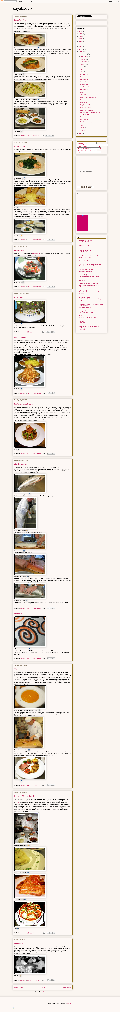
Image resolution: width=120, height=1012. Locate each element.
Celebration (19, 297)
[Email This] (46, 136)
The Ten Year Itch (84, 241)
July (82, 66)
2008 (80, 44)
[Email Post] (42, 135)
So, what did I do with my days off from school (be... (90, 113)
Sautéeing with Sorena (23, 403)
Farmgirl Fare (83, 290)
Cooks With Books (85, 261)
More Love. (82, 322)
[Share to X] (49, 136)
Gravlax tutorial (20, 464)
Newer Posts (18, 987)
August (83, 64)
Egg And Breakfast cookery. (88, 105)
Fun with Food (20, 337)
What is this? (83, 230)
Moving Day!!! (83, 252)
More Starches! (84, 119)
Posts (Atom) (46, 992)
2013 (80, 31)
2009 (80, 41)
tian (19, 802)
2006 (80, 49)
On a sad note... (83, 247)
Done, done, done (85, 107)
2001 (80, 133)
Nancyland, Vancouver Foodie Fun (90, 311)
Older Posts (67, 987)
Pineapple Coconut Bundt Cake (87, 266)
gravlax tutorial (36, 253)
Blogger (69, 1003)
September (84, 61)
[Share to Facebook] (51, 136)
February (84, 130)
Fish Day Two (20, 19)
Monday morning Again (87, 122)
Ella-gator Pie (83, 280)
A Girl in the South (85, 250)
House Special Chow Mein (86, 312)
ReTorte (81, 316)
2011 (80, 36)
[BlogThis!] (48, 136)
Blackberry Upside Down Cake (87, 317)
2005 (80, 51)
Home (43, 987)
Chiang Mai (82, 329)
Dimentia (18, 613)
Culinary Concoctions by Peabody (90, 264)
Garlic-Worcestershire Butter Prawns (89, 276)
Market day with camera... (86, 271)
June (82, 69)
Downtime (18, 943)
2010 (80, 39)
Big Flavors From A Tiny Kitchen (89, 255)
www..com (82, 215)
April (82, 125)
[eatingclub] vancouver (86, 275)
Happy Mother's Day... (86, 110)
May (82, 72)
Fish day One (19, 146)
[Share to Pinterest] (53, 136)
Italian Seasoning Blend (85, 257)
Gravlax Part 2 (20, 250)
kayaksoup (22, 8)
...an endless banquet (86, 240)
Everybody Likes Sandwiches (88, 283)
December (84, 54)
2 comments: (37, 332)
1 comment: (36, 135)
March (83, 127)
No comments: (37, 239)
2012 (80, 34)
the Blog (81, 321)
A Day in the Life (84, 245)
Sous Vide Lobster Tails (85, 307)
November (84, 56)
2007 (80, 46)
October (83, 59)
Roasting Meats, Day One (25, 796)
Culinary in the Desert (86, 269)
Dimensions (83, 102)
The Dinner (19, 669)
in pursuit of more (84, 297)
